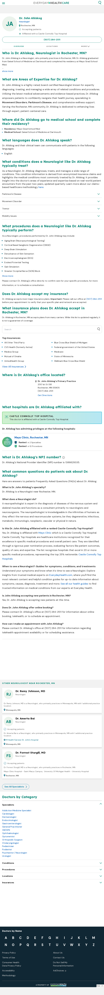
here (40, 187)
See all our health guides (74, 583)
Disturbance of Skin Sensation (19, 253)
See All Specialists (14, 786)
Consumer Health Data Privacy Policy (11, 964)
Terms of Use (8, 957)
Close (98, 986)
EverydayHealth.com (60, 575)
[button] (100, 2)
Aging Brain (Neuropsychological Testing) (24, 240)
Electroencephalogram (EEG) (18, 258)
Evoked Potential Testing (16, 262)
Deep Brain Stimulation (15, 249)
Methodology (9, 975)
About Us (57, 952)
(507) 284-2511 (52, 39)
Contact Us (58, 957)
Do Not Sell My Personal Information (63, 964)
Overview (19, 46)
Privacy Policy (9, 952)
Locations (52, 46)
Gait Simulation (11, 266)
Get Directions (45, 395)
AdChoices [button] (58, 970)
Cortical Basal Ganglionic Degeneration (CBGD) (27, 245)
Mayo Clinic (44, 532)
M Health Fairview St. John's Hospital (22, 740)
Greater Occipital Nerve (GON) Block (22, 271)
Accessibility (8, 970)
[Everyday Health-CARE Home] (51, 2)
